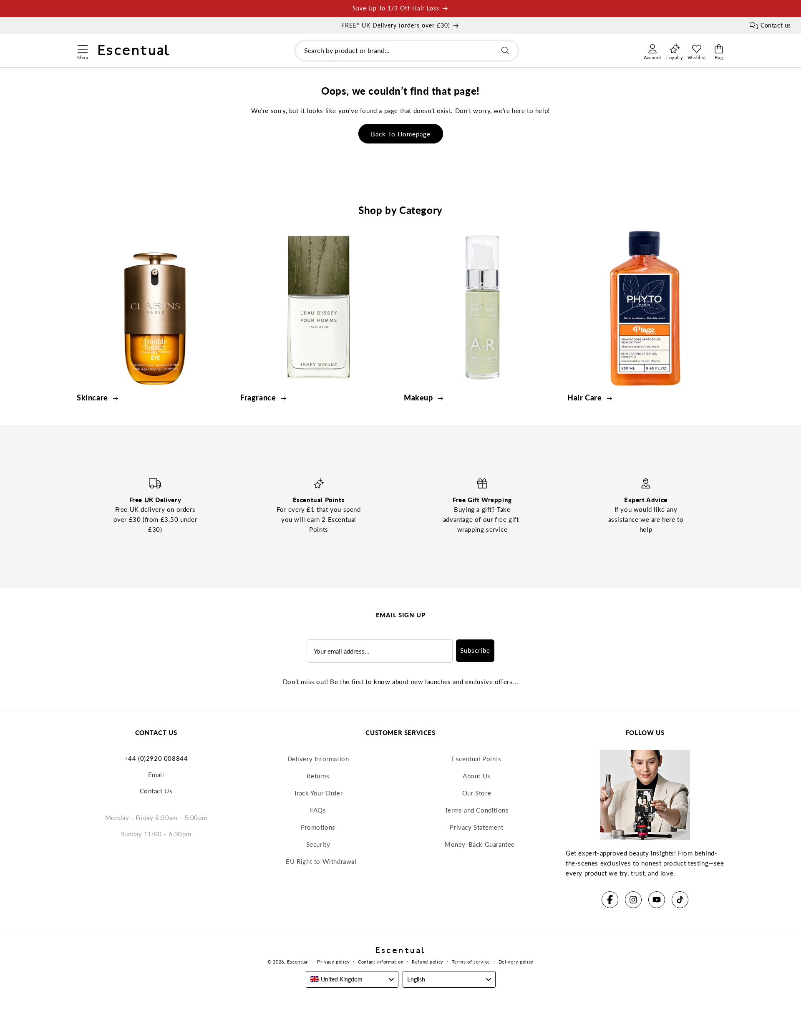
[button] (82, 48)
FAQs (318, 810)
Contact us (776, 25)
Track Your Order (318, 793)
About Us (477, 776)
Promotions (318, 827)
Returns (318, 776)
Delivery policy (516, 961)
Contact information (380, 961)
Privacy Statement (476, 827)
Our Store (476, 793)
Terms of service (471, 961)
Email (156, 774)
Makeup (419, 397)
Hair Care (585, 397)
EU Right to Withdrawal (321, 861)
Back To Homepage (401, 134)
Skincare (93, 397)
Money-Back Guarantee (480, 844)
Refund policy (427, 961)
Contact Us (156, 791)
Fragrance (259, 397)
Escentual (298, 961)
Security (318, 844)
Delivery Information (318, 758)
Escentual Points (476, 758)
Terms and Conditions (477, 810)
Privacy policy (333, 961)
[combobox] (407, 50)
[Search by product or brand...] (505, 50)
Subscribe (475, 650)
